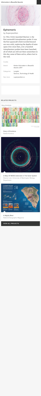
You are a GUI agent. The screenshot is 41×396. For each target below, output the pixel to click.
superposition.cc (19, 77)
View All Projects (10, 224)
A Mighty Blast (8, 215)
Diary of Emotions (9, 131)
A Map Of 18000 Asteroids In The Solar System (20, 176)
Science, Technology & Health (24, 73)
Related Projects (8, 100)
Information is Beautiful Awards (12, 2)
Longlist (16, 71)
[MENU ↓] (39, 2)
